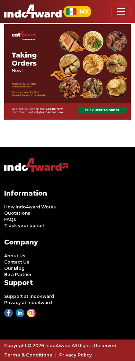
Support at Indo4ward (29, 296)
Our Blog (14, 268)
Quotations (17, 213)
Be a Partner (18, 274)
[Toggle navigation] (121, 11)
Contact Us (16, 262)
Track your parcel (24, 225)
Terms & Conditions (28, 355)
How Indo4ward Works (30, 206)
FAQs (10, 219)
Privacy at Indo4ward (28, 302)
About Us (14, 255)
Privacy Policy (75, 355)
